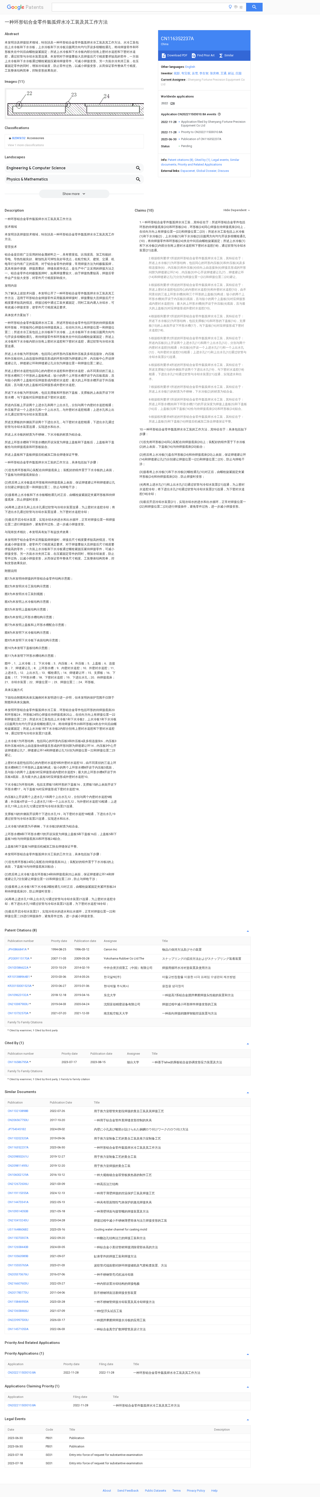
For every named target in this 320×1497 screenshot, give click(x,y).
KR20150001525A (20, 986)
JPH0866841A (17, 949)
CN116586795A (18, 1062)
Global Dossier (206, 171)
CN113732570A (18, 1013)
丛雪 (195, 73)
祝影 (177, 73)
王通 (223, 73)
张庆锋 (214, 73)
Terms (176, 1490)
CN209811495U (18, 1165)
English (190, 67)
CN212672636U (18, 1184)
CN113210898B (18, 1111)
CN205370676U (18, 1274)
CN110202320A (18, 1138)
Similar (229, 55)
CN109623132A (18, 995)
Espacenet (188, 171)
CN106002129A (18, 1174)
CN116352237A (18, 1147)
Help (214, 1490)
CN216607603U (18, 1283)
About (107, 1490)
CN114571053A (18, 1329)
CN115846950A (18, 1301)
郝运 (231, 73)
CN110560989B (18, 1256)
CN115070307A (18, 1238)
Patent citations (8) (180, 160)
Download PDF (177, 55)
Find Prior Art (206, 55)
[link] (26, 138)
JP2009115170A (19, 958)
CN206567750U (18, 1120)
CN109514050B (18, 1211)
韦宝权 (185, 73)
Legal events (220, 160)
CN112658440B (18, 1247)
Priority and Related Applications (200, 164)
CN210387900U (18, 1004)
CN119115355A (18, 1193)
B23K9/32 (19, 138)
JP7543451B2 (17, 1129)
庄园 (238, 73)
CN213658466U (18, 1311)
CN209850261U (18, 1156)
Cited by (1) (202, 160)
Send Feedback (128, 1490)
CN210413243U (18, 1220)
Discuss (223, 171)
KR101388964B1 (19, 976)
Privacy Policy (196, 1490)
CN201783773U (18, 1292)
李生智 (203, 73)
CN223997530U (18, 1320)
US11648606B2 (18, 1229)
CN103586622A (18, 967)
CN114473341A (18, 1202)
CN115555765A (18, 1265)
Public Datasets (155, 1490)
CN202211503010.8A (22, 1372)
